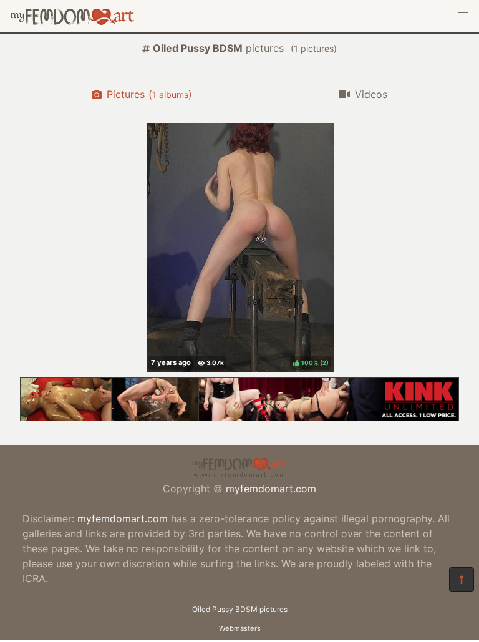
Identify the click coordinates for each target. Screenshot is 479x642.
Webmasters (240, 628)
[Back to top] (461, 579)
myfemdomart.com (271, 488)
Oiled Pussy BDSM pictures (240, 609)
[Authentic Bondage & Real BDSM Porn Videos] (239, 417)
